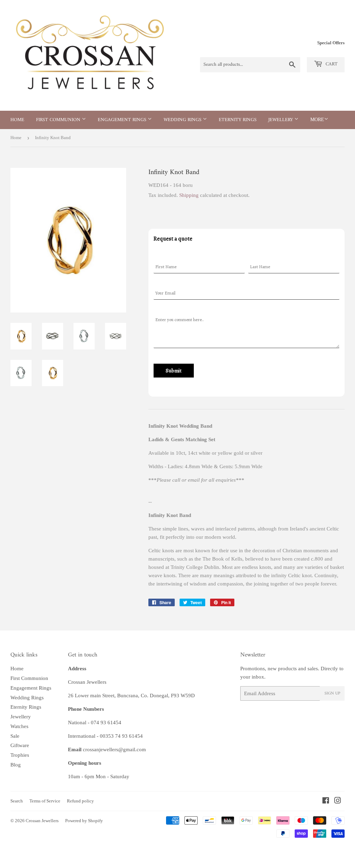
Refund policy (80, 800)
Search (16, 800)
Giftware (19, 745)
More (317, 119)
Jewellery (281, 120)
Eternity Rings (238, 120)
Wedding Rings (183, 120)
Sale (14, 736)
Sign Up (332, 693)
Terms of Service (44, 800)
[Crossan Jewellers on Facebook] (325, 801)
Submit (174, 370)
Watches (19, 726)
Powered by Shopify (84, 820)
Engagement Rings (123, 120)
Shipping (189, 195)
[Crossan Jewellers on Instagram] (337, 801)
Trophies (19, 755)
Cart (331, 64)
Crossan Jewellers (42, 820)
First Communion (59, 120)
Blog (15, 764)
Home (17, 120)
